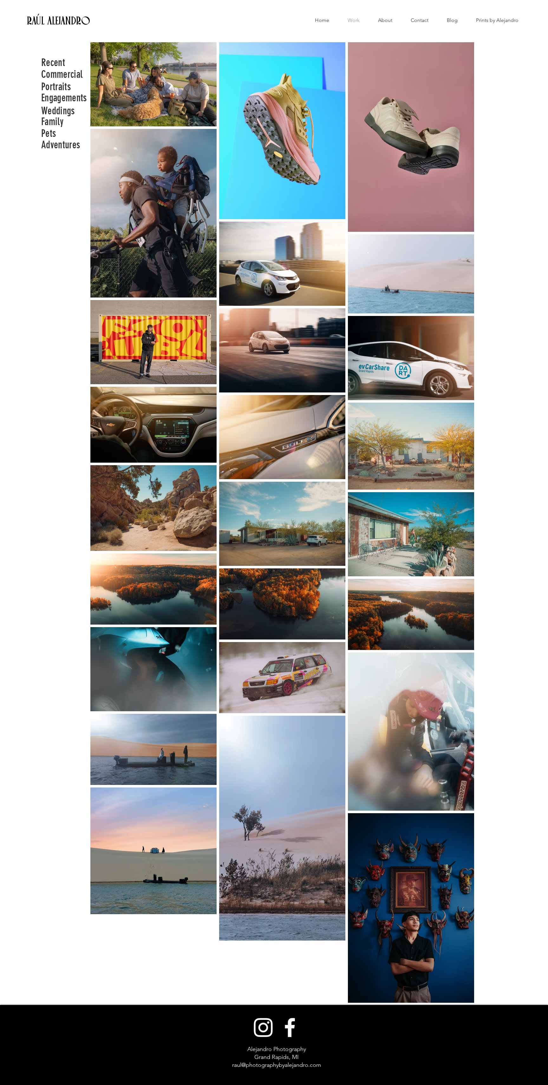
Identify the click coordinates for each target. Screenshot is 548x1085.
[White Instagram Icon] (263, 1027)
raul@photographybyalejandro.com (276, 1065)
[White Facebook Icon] (290, 1027)
